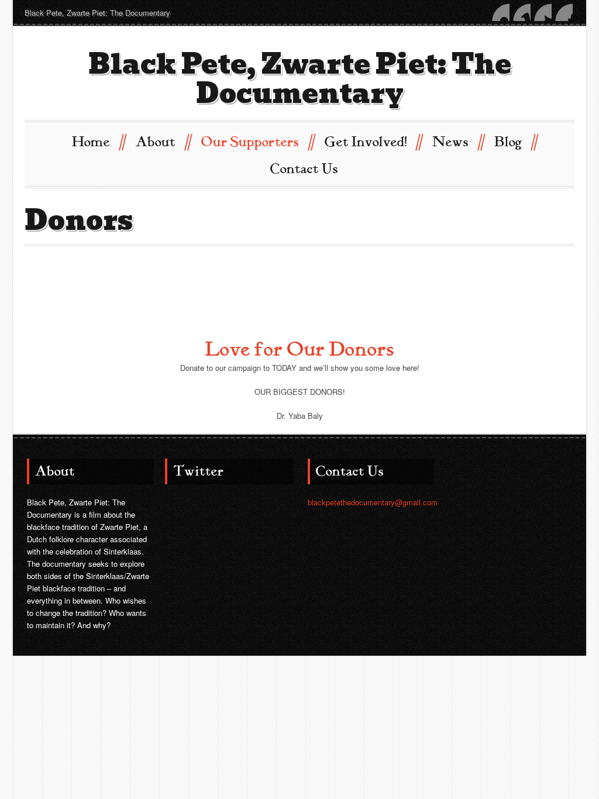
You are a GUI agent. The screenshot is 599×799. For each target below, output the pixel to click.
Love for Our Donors (299, 349)
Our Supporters (257, 141)
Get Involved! (373, 141)
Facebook (564, 12)
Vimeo (522, 12)
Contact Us (304, 169)
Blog (515, 141)
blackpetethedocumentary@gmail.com (373, 502)
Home (98, 141)
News (457, 141)
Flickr (501, 12)
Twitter (543, 12)
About (163, 141)
